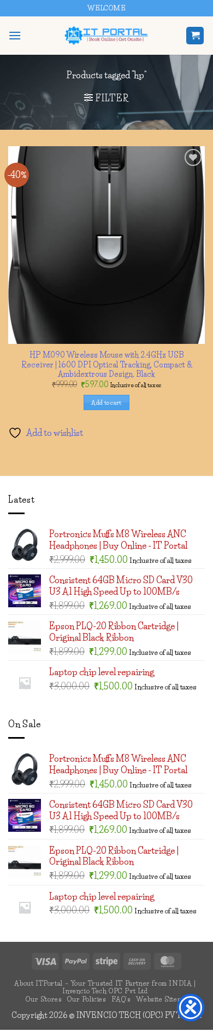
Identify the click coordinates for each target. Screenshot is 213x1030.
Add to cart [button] (106, 402)
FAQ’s (121, 999)
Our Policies (86, 999)
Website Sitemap (163, 999)
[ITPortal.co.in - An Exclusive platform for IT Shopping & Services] (106, 36)
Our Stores (44, 999)
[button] (14, 35)
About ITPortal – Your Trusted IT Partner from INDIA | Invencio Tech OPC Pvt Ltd (105, 987)
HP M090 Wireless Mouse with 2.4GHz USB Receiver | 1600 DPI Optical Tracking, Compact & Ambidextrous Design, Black (106, 364)
